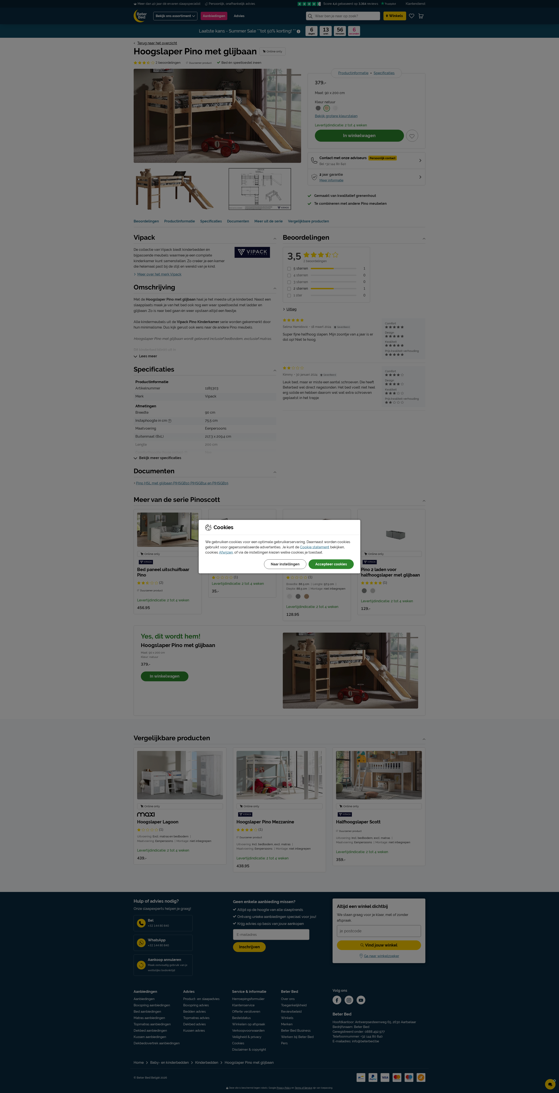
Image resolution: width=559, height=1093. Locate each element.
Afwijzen (226, 552)
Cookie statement (314, 547)
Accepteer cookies (331, 564)
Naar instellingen (285, 564)
